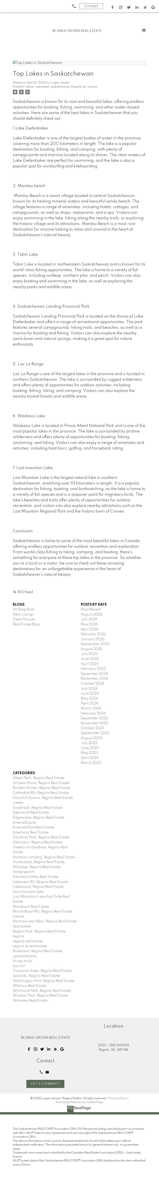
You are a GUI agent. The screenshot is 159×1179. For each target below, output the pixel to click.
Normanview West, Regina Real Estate (45, 921)
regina (18, 936)
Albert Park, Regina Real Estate (38, 778)
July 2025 (89, 654)
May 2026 (89, 624)
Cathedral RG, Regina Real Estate (41, 793)
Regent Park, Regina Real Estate (39, 931)
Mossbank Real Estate (31, 906)
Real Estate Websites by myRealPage (79, 1102)
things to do (78, 86)
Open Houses (24, 619)
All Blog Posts (24, 609)
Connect (91, 6)
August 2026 (91, 614)
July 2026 (89, 619)
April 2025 (90, 664)
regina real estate (28, 941)
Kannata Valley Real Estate (35, 877)
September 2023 (95, 733)
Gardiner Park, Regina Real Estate (41, 837)
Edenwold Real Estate (31, 812)
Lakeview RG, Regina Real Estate (40, 882)
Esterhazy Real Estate (30, 832)
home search (24, 872)
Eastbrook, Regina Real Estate (37, 808)
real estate (42, 86)
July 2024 (89, 688)
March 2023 (91, 763)
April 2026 (90, 629)
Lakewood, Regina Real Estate (38, 887)
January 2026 (93, 639)
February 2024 (93, 713)
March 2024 (91, 708)
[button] (112, 7)
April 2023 (90, 758)
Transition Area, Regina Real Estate (42, 971)
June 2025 (90, 659)
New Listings (23, 614)
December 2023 (94, 718)
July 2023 (89, 743)
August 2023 (91, 738)
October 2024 (92, 683)
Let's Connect (45, 1083)
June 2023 (90, 748)
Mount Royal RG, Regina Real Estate (42, 911)
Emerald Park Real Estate (33, 827)
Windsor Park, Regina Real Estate (40, 995)
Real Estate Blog (26, 624)
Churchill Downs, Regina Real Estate (43, 798)
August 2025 (91, 649)
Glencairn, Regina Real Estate (37, 842)
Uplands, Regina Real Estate (36, 976)
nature (29, 86)
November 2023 (94, 723)
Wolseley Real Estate (30, 1000)
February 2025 (93, 669)
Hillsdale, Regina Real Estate (37, 867)
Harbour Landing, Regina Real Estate (44, 857)
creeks (18, 802)
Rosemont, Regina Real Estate (37, 951)
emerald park (24, 822)
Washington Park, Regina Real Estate (43, 981)
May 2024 (89, 698)
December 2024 (94, 674)
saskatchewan (60, 86)
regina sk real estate (30, 946)
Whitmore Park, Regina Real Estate (42, 991)
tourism (93, 86)
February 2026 (93, 634)
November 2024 (94, 678)
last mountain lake (28, 892)
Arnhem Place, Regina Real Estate (41, 783)
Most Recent (91, 609)
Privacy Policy (118, 1098)
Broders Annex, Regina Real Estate (41, 788)
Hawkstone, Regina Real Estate (39, 862)
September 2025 (95, 644)
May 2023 (89, 753)
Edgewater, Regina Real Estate (38, 817)
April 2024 (90, 703)
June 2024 (90, 693)
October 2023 (92, 728)
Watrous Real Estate (29, 985)
